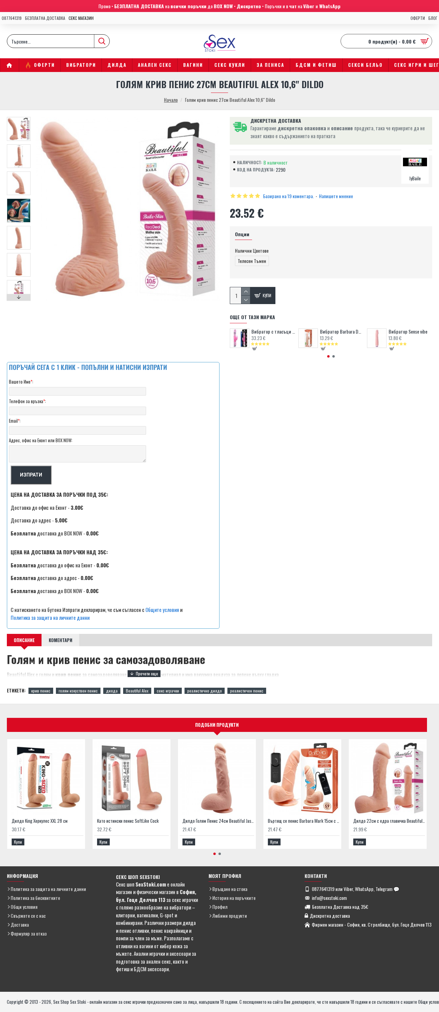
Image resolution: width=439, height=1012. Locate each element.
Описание (24, 640)
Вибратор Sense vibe (408, 331)
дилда (112, 691)
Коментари (60, 640)
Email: (15, 420)
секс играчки (168, 691)
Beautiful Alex (137, 691)
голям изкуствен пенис (78, 691)
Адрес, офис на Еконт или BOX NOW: (40, 440)
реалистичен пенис (246, 691)
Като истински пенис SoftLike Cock (128, 821)
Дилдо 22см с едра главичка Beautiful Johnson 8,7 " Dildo (389, 821)
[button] (19, 118)
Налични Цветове (252, 250)
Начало (171, 99)
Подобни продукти (217, 724)
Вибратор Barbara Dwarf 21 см (342, 331)
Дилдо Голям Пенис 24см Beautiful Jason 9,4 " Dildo (218, 821)
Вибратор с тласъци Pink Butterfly (273, 331)
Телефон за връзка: (27, 401)
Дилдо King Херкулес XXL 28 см (40, 821)
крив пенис (40, 691)
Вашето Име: (21, 381)
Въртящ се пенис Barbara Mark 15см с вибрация (304, 821)
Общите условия (162, 609)
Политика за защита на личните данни (50, 617)
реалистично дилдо (204, 691)
